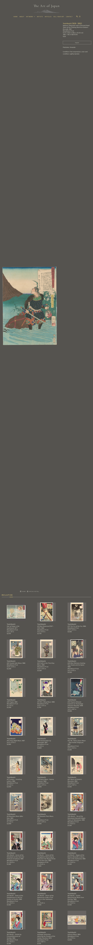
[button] (30, 16)
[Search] (77, 16)
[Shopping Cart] (79, 16)
